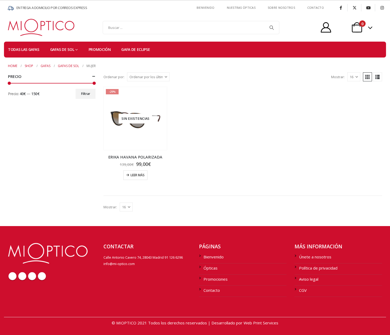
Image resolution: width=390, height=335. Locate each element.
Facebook (12, 276)
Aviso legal (308, 279)
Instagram (42, 276)
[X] (354, 7)
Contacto (211, 290)
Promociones (215, 279)
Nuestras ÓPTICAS (241, 7)
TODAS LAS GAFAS (23, 49)
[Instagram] (382, 7)
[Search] (271, 27)
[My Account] (326, 27)
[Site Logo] (18, 27)
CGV (303, 290)
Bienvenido (206, 7)
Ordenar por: (113, 76)
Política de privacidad (318, 268)
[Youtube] (368, 7)
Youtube (32, 276)
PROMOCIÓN (100, 49)
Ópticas (210, 268)
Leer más (138, 175)
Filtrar (85, 93)
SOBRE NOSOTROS (281, 7)
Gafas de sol (62, 49)
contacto (315, 7)
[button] (367, 76)
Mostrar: (338, 76)
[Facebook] (340, 7)
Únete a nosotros (315, 256)
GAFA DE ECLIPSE (135, 49)
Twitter (22, 276)
